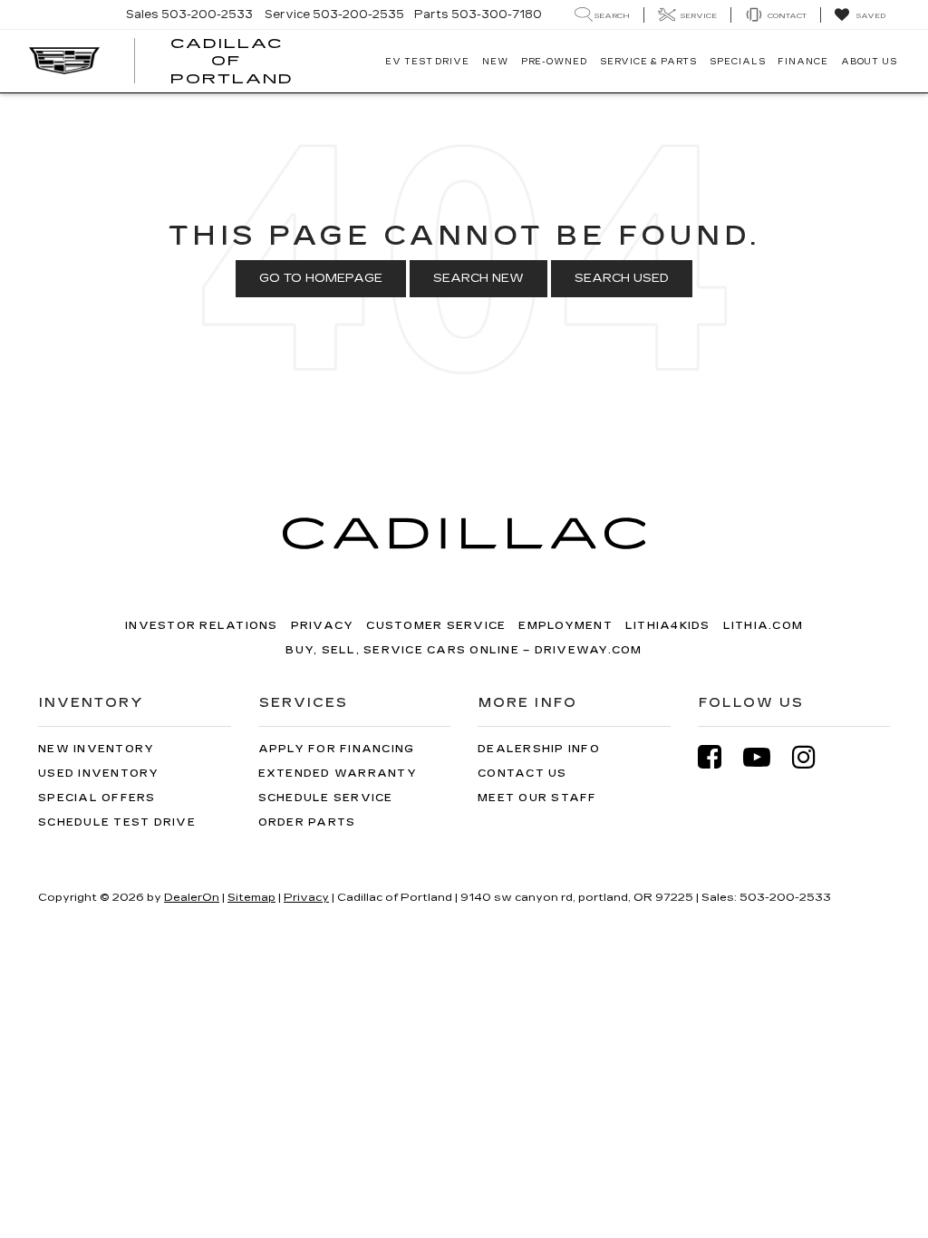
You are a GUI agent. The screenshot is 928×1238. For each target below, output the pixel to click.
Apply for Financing (336, 749)
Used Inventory (99, 773)
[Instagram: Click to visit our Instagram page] (813, 757)
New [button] (495, 61)
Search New (478, 278)
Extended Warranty (337, 773)
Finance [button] (802, 61)
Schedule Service (325, 798)
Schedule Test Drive (117, 822)
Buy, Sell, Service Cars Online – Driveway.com (463, 650)
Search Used (622, 278)
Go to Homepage (320, 278)
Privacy (322, 626)
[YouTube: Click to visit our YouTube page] (765, 757)
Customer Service (436, 626)
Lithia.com (763, 626)
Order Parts (307, 822)
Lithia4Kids (667, 626)
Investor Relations (201, 626)
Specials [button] (737, 61)
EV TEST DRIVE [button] (427, 61)
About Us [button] (869, 61)
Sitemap (251, 897)
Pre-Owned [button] (554, 61)
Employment (565, 626)
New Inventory (96, 749)
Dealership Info (539, 749)
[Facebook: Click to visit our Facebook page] (719, 757)
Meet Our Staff (537, 798)
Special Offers (97, 798)
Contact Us (522, 773)
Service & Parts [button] (649, 61)
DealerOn (191, 897)
